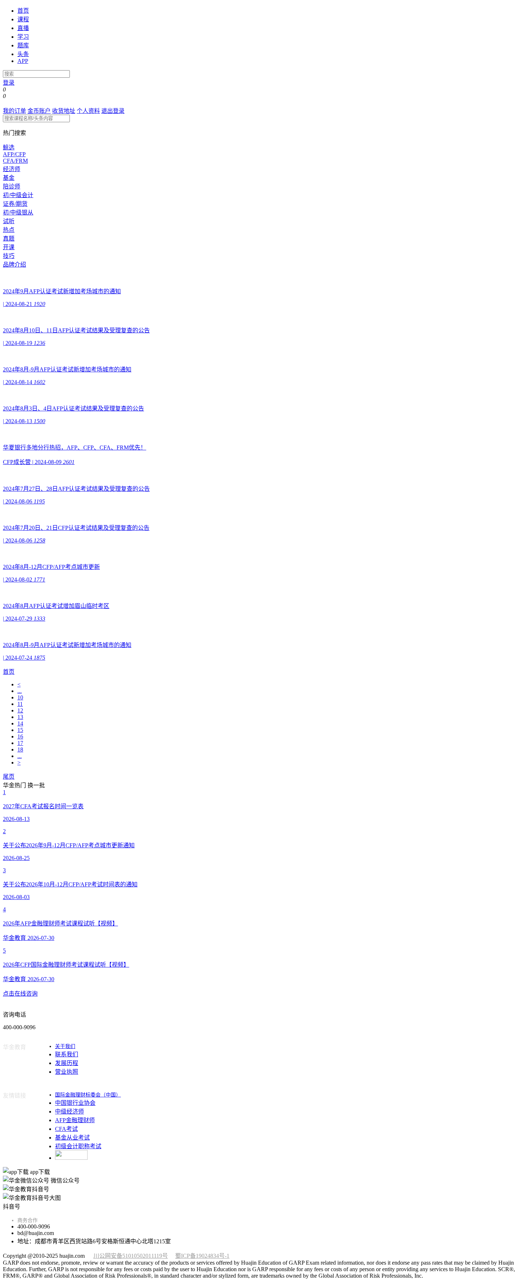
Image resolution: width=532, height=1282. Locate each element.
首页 (23, 11)
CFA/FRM (15, 161)
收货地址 (63, 111)
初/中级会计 (18, 195)
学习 (23, 37)
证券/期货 (15, 204)
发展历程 (66, 1063)
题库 (23, 45)
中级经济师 (69, 1111)
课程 (23, 19)
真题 (8, 238)
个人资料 (88, 111)
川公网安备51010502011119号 (130, 1256)
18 (20, 749)
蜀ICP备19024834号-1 (202, 1256)
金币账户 (39, 111)
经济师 (11, 169)
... (19, 691)
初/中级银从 (18, 212)
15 (20, 730)
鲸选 (8, 147)
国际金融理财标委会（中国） (88, 1095)
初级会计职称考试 (78, 1146)
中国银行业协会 (75, 1103)
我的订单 (14, 111)
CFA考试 (66, 1129)
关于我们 (65, 1046)
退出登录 (112, 111)
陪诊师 (11, 186)
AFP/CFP (14, 154)
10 (20, 697)
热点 (8, 230)
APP (22, 61)
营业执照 (66, 1072)
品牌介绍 (14, 264)
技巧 (8, 256)
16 (20, 736)
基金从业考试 (72, 1137)
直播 (23, 28)
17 (20, 743)
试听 (8, 221)
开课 (8, 247)
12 (20, 710)
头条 (23, 54)
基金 (8, 178)
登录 (8, 83)
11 (20, 704)
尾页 (8, 777)
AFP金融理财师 (75, 1120)
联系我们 (66, 1054)
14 (20, 723)
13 (20, 717)
